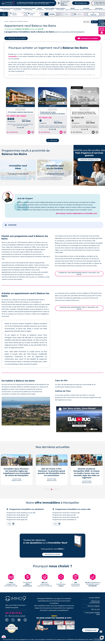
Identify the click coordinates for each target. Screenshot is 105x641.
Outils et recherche (99, 9)
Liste (94, 21)
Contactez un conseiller (88, 38)
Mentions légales (94, 606)
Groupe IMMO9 (94, 597)
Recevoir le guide (52, 554)
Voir (9, 524)
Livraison (78, 14)
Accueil (6, 21)
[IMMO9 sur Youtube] (19, 620)
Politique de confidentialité (94, 601)
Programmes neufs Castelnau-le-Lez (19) (21, 513)
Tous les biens (32, 14)
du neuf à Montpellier (86, 9)
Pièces (67, 14)
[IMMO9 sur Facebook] (6, 620)
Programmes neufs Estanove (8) (63, 515)
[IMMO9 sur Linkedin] (25, 620)
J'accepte (97, 639)
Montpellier (12, 56)
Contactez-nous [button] (90, 630)
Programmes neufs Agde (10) (17, 519)
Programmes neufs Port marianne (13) (66, 513)
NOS (101, 30)
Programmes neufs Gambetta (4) (64, 519)
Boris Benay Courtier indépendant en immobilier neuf (76, 213)
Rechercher (93, 14)
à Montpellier (17, 9)
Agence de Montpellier (72, 9)
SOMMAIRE (12, 225)
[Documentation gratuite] (28, 132)
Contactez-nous (81, 3)
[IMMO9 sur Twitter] (12, 620)
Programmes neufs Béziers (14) (18, 515)
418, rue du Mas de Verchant (65, 3)
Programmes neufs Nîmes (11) (17, 517)
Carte (86, 21)
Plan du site (95, 609)
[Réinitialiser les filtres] (101, 13)
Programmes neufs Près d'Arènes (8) (65, 517)
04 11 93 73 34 (13, 132)
